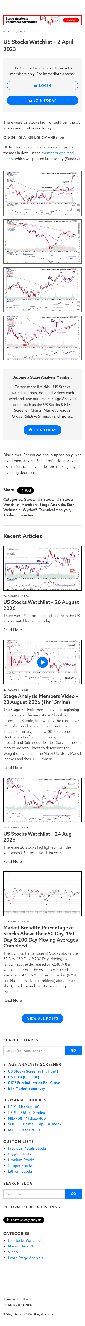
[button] (42, 568)
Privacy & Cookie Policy (17, 1305)
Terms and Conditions (17, 1299)
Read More (12, 630)
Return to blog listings (31, 1207)
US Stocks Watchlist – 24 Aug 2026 (37, 837)
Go (74, 1050)
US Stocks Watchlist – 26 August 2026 (41, 605)
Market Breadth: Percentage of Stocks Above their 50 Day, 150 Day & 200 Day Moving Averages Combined (40, 936)
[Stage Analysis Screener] (42, 20)
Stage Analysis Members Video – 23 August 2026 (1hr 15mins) (40, 699)
